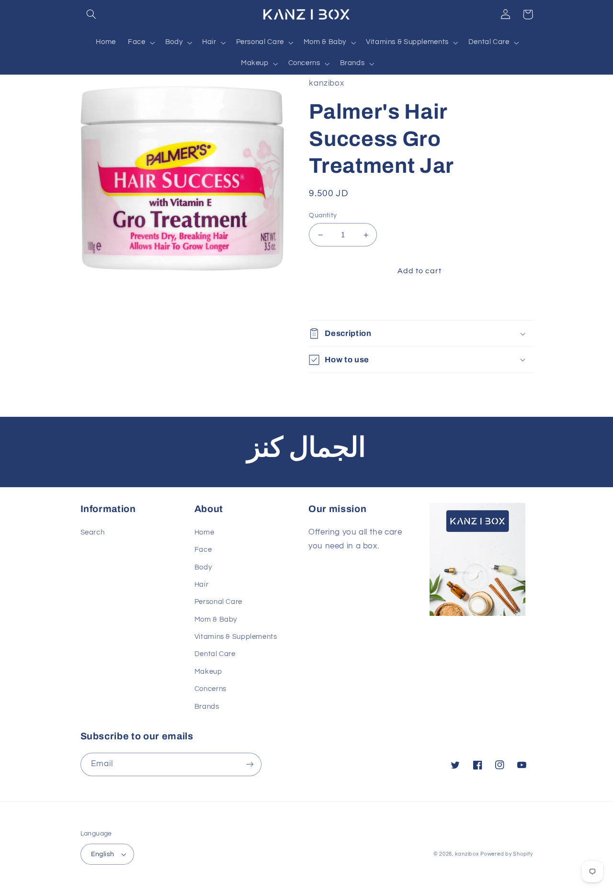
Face (203, 549)
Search (92, 532)
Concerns (210, 688)
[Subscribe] (249, 764)
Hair (201, 584)
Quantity (323, 215)
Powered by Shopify (506, 854)
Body (203, 567)
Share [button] (330, 301)
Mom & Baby (215, 619)
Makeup (208, 671)
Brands (206, 706)
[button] (91, 14)
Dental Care (215, 654)
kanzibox (467, 854)
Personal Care (218, 601)
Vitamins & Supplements (235, 636)
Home (204, 532)
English (102, 854)
